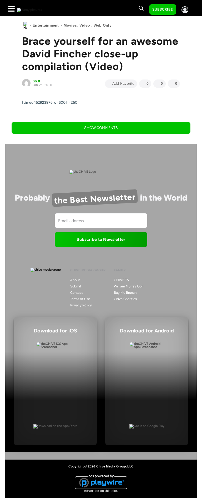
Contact (76, 293)
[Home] (25, 25)
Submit (75, 286)
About (75, 280)
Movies (70, 25)
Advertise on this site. (101, 491)
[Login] (185, 9)
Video (84, 25)
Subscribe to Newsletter (101, 239)
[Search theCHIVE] (141, 8)
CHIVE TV (121, 280)
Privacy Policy (81, 305)
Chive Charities (125, 299)
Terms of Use (80, 299)
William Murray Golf (129, 286)
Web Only (103, 25)
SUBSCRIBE (162, 9)
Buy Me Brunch (125, 293)
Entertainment (46, 25)
